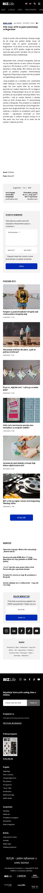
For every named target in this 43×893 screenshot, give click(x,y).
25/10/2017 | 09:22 (28, 23)
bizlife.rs (13, 871)
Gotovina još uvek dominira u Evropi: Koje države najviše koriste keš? (19, 464)
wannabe (17, 656)
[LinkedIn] (14, 630)
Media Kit (6, 814)
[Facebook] (21, 630)
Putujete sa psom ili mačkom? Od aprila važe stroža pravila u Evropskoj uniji (20, 312)
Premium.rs (19, 868)
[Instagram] (6, 630)
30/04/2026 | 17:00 (8, 506)
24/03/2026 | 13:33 (8, 355)
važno (30, 653)
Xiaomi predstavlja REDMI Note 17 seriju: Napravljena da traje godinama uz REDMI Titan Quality (20, 559)
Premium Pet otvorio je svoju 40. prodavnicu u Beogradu (19, 576)
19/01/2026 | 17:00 (8, 431)
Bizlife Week (7, 798)
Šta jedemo (7, 781)
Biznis (20, 10)
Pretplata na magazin (10, 818)
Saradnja (6, 811)
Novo (3, 10)
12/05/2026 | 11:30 (8, 317)
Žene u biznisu (8, 774)
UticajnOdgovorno (9, 778)
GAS (29, 188)
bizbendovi (24, 647)
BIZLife (19, 23)
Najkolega (6, 771)
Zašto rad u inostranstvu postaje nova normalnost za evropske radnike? (18, 426)
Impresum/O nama (10, 837)
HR (16, 650)
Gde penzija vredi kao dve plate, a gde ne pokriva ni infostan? (19, 350)
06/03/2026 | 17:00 (8, 393)
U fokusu (11, 10)
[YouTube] (36, 630)
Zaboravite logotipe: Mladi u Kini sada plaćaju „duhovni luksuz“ (19, 550)
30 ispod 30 (10, 647)
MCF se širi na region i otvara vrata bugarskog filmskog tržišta (21, 502)
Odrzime (30, 650)
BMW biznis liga (8, 795)
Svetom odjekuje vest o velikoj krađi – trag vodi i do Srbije (20, 584)
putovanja (23, 653)
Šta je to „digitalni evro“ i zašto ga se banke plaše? (20, 388)
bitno (17, 647)
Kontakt (6, 840)
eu (24, 188)
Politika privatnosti (9, 847)
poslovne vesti (14, 653)
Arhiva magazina (9, 824)
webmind (25, 656)
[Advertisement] (21, 147)
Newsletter (7, 821)
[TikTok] (29, 630)
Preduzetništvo (30, 10)
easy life (32, 647)
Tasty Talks (7, 788)
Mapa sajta (7, 844)
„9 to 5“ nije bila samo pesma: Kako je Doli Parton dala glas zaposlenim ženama (18, 568)
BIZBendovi (7, 791)
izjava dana (22, 650)
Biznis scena (7, 23)
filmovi (11, 650)
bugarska (17, 188)
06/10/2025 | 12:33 (8, 469)
